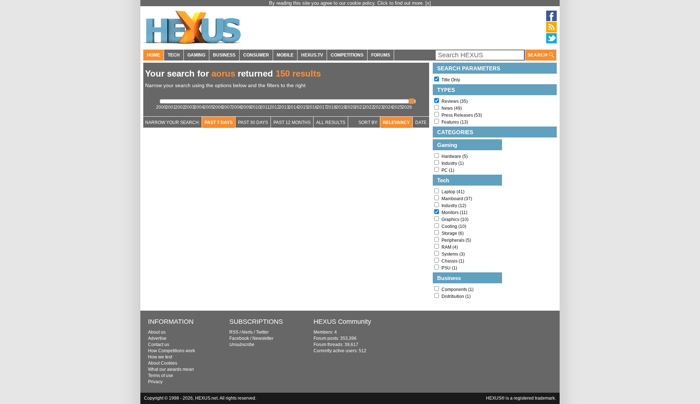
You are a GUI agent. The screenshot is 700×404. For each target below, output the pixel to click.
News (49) (452, 108)
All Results (330, 122)
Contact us (158, 344)
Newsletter (262, 338)
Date (421, 122)
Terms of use (160, 375)
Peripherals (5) (456, 240)
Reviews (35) (455, 101)
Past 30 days (253, 122)
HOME (153, 55)
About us (157, 332)
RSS (233, 332)
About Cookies (162, 363)
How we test (160, 357)
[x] (428, 3)
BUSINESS (224, 55)
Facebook (239, 338)
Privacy (155, 381)
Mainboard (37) (457, 198)
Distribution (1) (456, 296)
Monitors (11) (454, 212)
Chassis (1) (453, 261)
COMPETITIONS (347, 55)
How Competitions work (171, 350)
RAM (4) (450, 247)
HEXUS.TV (312, 55)
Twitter (262, 332)
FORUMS (380, 55)
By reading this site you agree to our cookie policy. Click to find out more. (347, 3)
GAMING (196, 55)
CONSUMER (256, 55)
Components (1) (458, 289)
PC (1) (448, 170)
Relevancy (396, 122)
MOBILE (285, 55)
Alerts (247, 332)
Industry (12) (454, 205)
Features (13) (455, 122)
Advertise (157, 338)
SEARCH (538, 55)
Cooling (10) (454, 226)
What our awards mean (171, 369)
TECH (174, 55)
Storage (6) (453, 233)
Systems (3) (453, 254)
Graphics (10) (455, 219)
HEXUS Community (342, 321)
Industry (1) (453, 163)
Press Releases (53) (462, 115)
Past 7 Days (219, 122)
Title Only (451, 79)
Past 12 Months (292, 122)
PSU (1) (449, 268)
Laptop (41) (453, 191)
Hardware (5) (455, 156)
